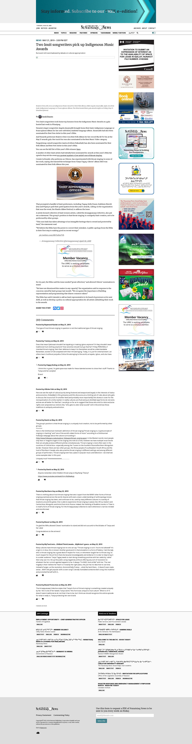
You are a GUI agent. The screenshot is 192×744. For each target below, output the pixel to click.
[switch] (154, 33)
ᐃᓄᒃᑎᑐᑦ (132, 33)
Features (83, 33)
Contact (152, 28)
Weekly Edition (119, 33)
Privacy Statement (43, 715)
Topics (63, 33)
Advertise (52, 28)
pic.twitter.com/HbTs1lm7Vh (51, 235)
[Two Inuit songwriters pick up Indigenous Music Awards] (75, 80)
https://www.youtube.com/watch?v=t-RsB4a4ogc (56, 476)
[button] (38, 732)
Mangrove (43, 727)
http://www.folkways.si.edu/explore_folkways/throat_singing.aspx (61, 438)
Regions (73, 33)
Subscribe (101, 721)
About (144, 28)
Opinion (94, 33)
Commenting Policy (61, 715)
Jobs (38, 28)
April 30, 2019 (85, 241)
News (56, 33)
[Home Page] (96, 27)
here (78, 149)
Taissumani (105, 33)
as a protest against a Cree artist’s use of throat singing (79, 155)
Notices (44, 28)
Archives (137, 28)
